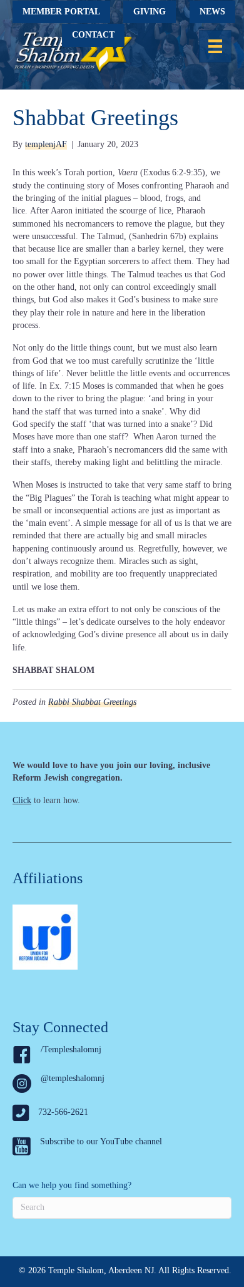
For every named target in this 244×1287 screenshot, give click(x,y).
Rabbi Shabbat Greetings (92, 702)
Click (22, 800)
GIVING (149, 11)
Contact (93, 34)
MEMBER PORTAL (61, 11)
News (212, 11)
